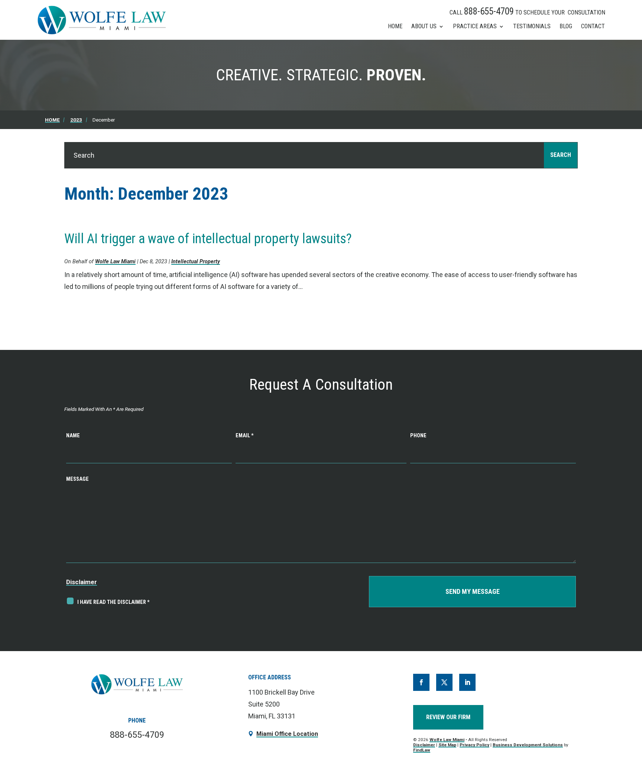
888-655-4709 (489, 11)
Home (395, 26)
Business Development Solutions (528, 744)
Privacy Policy (474, 744)
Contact (593, 26)
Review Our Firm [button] (448, 717)
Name (73, 435)
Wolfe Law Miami (115, 261)
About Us (424, 26)
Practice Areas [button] (475, 26)
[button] (628, 708)
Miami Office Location (287, 733)
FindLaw (421, 750)
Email (245, 435)
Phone (418, 435)
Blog (566, 26)
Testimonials (532, 26)
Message (77, 479)
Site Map (447, 744)
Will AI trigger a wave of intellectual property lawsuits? (208, 239)
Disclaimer (81, 582)
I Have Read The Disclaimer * (113, 602)
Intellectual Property (195, 261)
